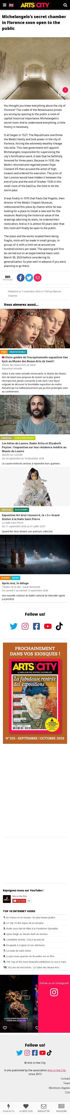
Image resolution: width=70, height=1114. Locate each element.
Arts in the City (57, 1070)
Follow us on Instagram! (54, 983)
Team (66, 1083)
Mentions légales (59, 1088)
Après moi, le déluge (15, 583)
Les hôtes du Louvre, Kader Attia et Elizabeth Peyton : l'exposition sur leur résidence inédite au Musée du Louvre (34, 447)
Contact (65, 1078)
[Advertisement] (35, 791)
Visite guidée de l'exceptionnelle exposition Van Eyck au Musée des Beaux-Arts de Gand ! (35, 359)
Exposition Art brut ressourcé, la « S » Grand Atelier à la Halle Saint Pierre (30, 517)
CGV (67, 1092)
